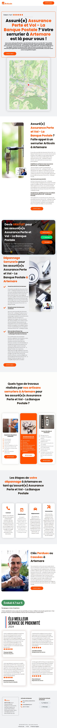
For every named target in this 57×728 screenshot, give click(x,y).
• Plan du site (21, 726)
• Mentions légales (34, 726)
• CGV (27, 726)
